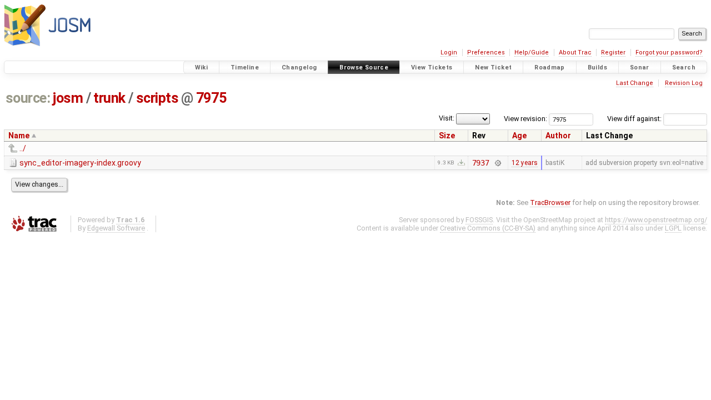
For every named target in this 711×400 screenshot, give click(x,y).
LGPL (673, 228)
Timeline (245, 67)
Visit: (446, 118)
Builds (597, 67)
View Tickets (432, 67)
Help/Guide (531, 52)
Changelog (299, 67)
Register (613, 52)
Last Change (634, 83)
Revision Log (684, 83)
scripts (157, 98)
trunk (109, 98)
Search (683, 67)
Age (519, 135)
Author (558, 135)
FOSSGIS (479, 220)
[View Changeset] (497, 162)
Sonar (639, 67)
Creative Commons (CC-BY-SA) (487, 228)
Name (18, 135)
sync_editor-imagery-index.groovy (80, 162)
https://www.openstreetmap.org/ (656, 220)
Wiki (201, 67)
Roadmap (549, 67)
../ (22, 148)
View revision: (525, 118)
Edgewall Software (116, 228)
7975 (211, 98)
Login (448, 52)
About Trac (575, 52)
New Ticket (493, 67)
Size (447, 135)
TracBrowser (550, 202)
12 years (525, 163)
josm (68, 98)
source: (28, 98)
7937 (480, 162)
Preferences (486, 52)
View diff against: (635, 118)
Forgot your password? (669, 52)
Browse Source (363, 67)
